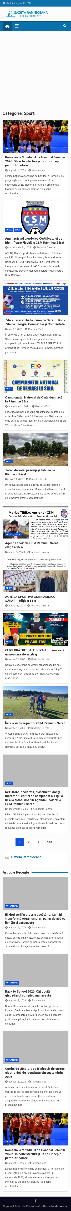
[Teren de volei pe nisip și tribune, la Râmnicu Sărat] (35, 449)
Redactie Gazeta (46, 247)
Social (9, 230)
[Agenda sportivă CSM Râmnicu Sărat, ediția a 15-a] (35, 522)
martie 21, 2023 (17, 659)
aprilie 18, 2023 (16, 605)
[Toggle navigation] (16, 26)
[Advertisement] (35, 68)
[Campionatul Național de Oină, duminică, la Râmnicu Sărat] (35, 376)
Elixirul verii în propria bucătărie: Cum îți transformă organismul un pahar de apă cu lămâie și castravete (35, 918)
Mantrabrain (61, 1206)
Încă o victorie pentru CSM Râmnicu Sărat (35, 723)
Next (49, 841)
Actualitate (12, 906)
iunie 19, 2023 (15, 479)
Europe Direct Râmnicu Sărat (21, 311)
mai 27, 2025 (15, 329)
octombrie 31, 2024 (18, 406)
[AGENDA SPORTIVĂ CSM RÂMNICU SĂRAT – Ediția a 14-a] (35, 575)
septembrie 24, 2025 (19, 247)
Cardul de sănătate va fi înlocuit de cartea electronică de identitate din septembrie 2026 (35, 1073)
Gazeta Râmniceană (26, 857)
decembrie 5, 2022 (18, 809)
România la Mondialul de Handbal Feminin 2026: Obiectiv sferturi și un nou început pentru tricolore (35, 161)
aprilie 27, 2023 (16, 552)
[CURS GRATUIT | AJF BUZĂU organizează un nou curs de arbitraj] (35, 629)
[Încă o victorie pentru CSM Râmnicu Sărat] (35, 702)
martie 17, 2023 (17, 728)
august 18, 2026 (17, 170)
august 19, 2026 (17, 927)
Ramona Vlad (39, 170)
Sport (9, 149)
